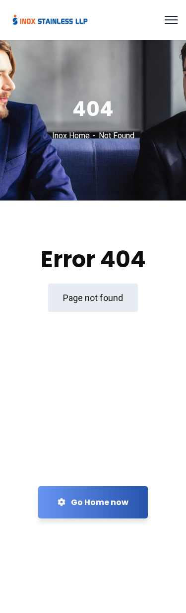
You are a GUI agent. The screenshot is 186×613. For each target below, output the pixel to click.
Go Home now (98, 502)
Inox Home (71, 135)
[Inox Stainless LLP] (50, 19)
